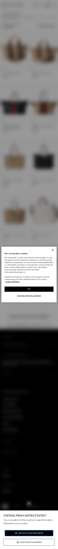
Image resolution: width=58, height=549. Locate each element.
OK (29, 289)
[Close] (29, 503)
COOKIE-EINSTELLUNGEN (29, 296)
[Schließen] (53, 250)
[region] (28, 274)
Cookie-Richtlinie (12, 282)
